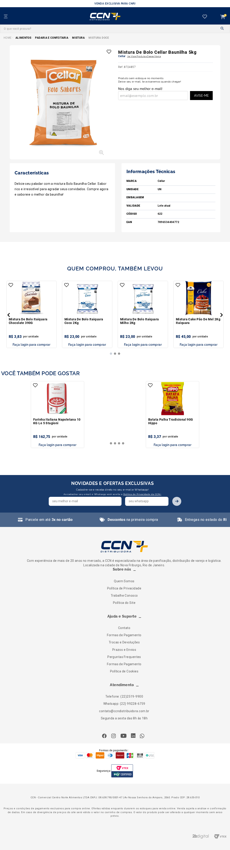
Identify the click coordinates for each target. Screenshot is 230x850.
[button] (64, 105)
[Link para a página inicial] (7, 37)
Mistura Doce (98, 37)
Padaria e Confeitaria (51, 37)
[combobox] (115, 29)
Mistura (78, 37)
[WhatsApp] (142, 736)
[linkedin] (133, 736)
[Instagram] (113, 736)
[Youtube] (123, 736)
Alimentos (23, 37)
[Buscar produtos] (222, 28)
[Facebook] (105, 736)
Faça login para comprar (31, 344)
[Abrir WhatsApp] (219, 839)
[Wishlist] (205, 17)
